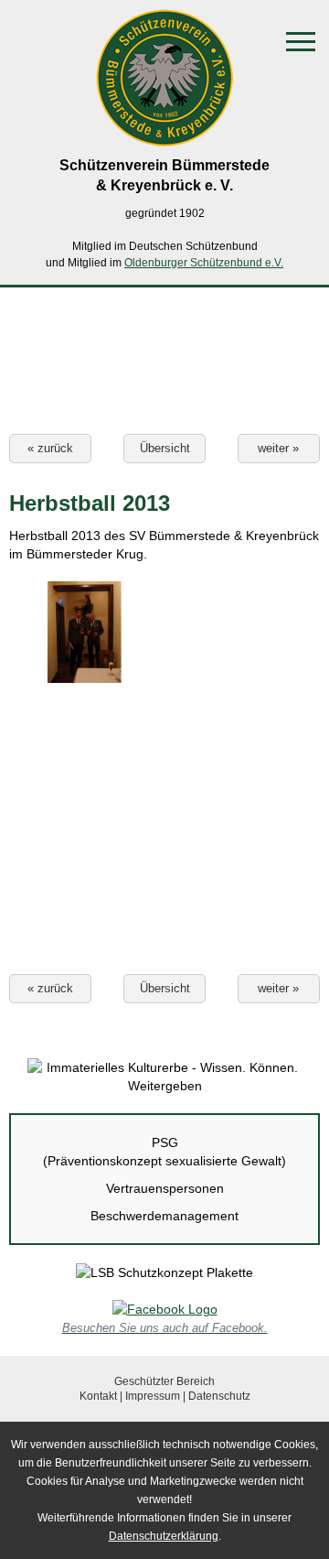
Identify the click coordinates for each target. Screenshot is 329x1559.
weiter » (278, 448)
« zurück (50, 448)
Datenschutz (219, 1396)
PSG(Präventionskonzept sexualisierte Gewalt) (164, 1151)
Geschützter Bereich (164, 1381)
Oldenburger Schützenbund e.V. (203, 262)
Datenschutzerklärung (163, 1536)
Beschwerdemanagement (164, 1215)
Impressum (152, 1396)
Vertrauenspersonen (165, 1188)
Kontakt (98, 1396)
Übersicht (165, 448)
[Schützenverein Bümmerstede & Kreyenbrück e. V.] (164, 137)
